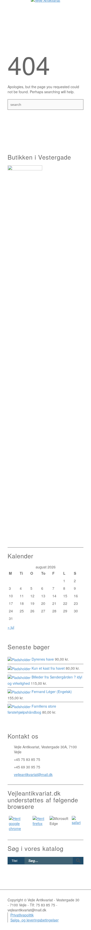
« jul (11, 627)
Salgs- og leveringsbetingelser (34, 919)
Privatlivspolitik (22, 914)
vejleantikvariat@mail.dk (33, 774)
